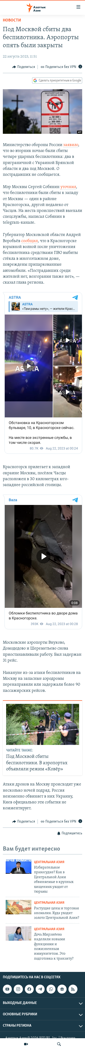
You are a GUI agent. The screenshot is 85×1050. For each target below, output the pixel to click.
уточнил (68, 187)
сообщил (29, 241)
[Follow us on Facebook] (29, 989)
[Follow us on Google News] (61, 989)
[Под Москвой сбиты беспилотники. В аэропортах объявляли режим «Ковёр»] (42, 724)
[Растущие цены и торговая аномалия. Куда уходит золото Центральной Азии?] (18, 907)
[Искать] (59, 1044)
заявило (70, 145)
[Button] (23, 67)
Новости (12, 20)
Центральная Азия (49, 862)
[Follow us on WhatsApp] (51, 989)
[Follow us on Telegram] (40, 989)
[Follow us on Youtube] (7, 989)
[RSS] (72, 989)
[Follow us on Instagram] (18, 989)
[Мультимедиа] (26, 1044)
